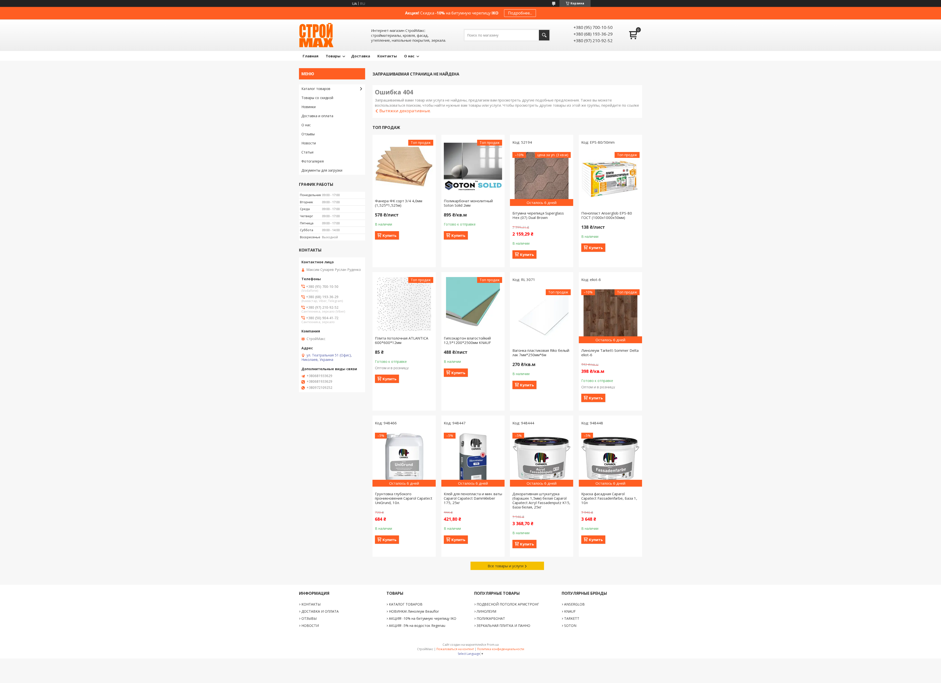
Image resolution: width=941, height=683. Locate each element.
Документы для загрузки (321, 170)
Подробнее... (520, 13)
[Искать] (544, 35)
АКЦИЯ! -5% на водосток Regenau (417, 625)
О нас (409, 55)
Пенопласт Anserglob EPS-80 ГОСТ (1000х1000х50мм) (606, 215)
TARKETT (571, 618)
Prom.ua (493, 645)
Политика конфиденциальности (500, 649)
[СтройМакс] (316, 35)
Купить (389, 235)
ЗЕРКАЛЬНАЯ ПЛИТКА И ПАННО (503, 625)
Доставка (360, 55)
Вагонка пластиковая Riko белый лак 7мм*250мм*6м (540, 352)
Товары (333, 55)
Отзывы (308, 134)
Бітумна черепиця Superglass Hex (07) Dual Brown (538, 215)
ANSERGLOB (574, 604)
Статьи (307, 152)
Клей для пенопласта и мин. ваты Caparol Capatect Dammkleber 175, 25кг (473, 498)
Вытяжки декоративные (404, 111)
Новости (308, 143)
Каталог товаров (315, 88)
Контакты (387, 55)
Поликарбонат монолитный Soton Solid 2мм (468, 203)
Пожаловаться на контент (455, 649)
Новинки (308, 106)
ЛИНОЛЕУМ (486, 611)
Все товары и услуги (505, 565)
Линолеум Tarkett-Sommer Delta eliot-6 (610, 352)
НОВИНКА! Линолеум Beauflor (414, 611)
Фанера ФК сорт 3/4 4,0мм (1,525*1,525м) (398, 203)
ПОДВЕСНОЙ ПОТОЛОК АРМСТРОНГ (508, 604)
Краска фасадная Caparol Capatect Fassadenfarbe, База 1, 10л (609, 498)
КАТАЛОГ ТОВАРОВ (405, 604)
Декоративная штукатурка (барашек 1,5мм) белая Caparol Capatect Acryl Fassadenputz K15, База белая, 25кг (541, 500)
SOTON (570, 625)
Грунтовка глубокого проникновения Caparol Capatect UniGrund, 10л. (403, 498)
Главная (310, 55)
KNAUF (570, 611)
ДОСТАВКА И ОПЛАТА (320, 611)
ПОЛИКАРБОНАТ (491, 618)
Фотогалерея (312, 161)
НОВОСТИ (310, 625)
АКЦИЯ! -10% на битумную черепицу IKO (422, 618)
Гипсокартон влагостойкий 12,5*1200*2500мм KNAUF (467, 340)
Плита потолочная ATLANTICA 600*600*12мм (401, 340)
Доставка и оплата (317, 116)
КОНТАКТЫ (311, 604)
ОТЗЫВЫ (309, 618)
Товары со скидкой (317, 97)
